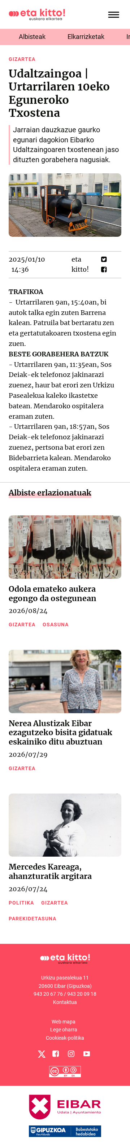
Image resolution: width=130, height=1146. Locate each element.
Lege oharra (63, 1029)
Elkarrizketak (86, 36)
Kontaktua (65, 1002)
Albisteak (32, 36)
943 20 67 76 (48, 994)
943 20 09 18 (81, 994)
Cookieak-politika (65, 1038)
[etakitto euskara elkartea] (37, 14)
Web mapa (63, 1022)
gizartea (22, 59)
